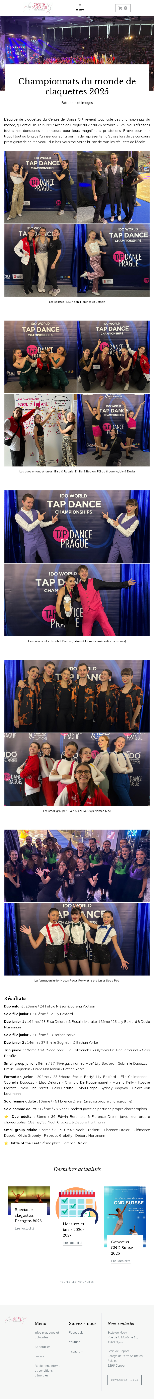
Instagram (76, 1351)
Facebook (76, 1332)
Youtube (74, 1342)
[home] (38, 8)
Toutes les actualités (77, 1282)
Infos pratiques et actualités (47, 1335)
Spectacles (43, 1347)
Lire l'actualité (24, 1228)
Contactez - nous (124, 1380)
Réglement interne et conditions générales (47, 1370)
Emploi (39, 1356)
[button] (80, 8)
